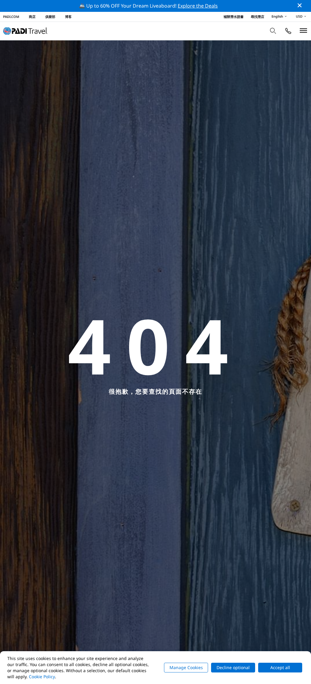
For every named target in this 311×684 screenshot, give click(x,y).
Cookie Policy (42, 676)
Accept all (280, 667)
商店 (32, 16)
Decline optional (233, 667)
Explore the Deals (198, 5)
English (277, 16)
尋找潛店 (257, 16)
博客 (68, 16)
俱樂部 (50, 16)
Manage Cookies (186, 667)
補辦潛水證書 (234, 16)
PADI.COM (11, 16)
